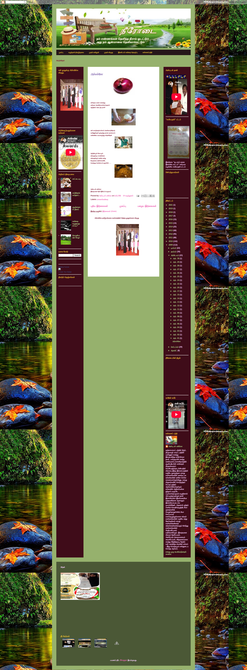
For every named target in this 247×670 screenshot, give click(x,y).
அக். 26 (176, 273)
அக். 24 (176, 280)
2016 (171, 219)
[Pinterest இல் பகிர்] (153, 195)
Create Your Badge (65, 272)
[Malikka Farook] (59, 270)
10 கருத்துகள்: (128, 196)
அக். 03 (176, 331)
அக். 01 (176, 338)
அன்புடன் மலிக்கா (176, 446)
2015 (171, 223)
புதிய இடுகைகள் (99, 206)
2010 (171, 241)
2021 (171, 205)
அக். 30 (176, 258)
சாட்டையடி (76, 179)
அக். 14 (176, 298)
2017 (171, 216)
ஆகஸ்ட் (174, 350)
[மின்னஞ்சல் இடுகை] (138, 196)
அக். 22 (176, 284)
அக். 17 (176, 291)
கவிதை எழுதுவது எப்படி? (76, 223)
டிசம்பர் (174, 248)
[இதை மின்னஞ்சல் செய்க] (142, 195)
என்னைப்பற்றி (147, 52)
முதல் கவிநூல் (94, 52)
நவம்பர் (174, 252)
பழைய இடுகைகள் (147, 206)
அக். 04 (176, 327)
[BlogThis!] (145, 195)
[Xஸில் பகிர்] (148, 195)
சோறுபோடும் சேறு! (76, 236)
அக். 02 (176, 335)
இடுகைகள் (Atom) (109, 211)
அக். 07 (176, 320)
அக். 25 (176, 276)
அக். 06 (176, 324)
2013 (171, 230)
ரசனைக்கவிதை (102, 199)
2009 (171, 245)
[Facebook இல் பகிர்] (150, 195)
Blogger (123, 660)
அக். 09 (176, 313)
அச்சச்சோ (97, 74)
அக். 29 (176, 262)
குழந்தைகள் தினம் (76, 208)
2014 (171, 227)
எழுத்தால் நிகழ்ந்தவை (76, 52)
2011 (171, 238)
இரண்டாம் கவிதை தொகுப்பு (128, 52)
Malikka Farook (63, 267)
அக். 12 (176, 306)
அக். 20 (176, 287)
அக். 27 (176, 269)
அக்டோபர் (175, 255)
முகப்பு (61, 52)
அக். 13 (176, 302)
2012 (171, 234)
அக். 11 (176, 309)
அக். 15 (176, 295)
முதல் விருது (108, 52)
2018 (171, 212)
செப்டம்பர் (175, 347)
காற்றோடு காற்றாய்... (76, 194)
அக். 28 (176, 266)
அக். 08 (176, 316)
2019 (171, 208)
